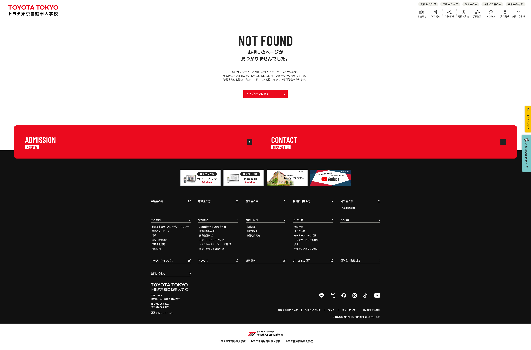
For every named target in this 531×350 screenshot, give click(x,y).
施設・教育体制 (159, 239)
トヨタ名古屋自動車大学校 (265, 341)
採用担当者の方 (492, 4)
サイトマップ (348, 310)
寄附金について (313, 310)
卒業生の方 (448, 4)
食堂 (296, 244)
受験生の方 (426, 4)
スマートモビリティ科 (210, 239)
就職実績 (251, 226)
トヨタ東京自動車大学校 (232, 341)
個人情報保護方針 (371, 310)
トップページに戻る (257, 93)
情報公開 (156, 248)
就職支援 (251, 231)
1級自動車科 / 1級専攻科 (211, 226)
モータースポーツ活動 (305, 235)
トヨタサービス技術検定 (306, 239)
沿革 (154, 235)
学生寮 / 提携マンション (306, 248)
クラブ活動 (299, 231)
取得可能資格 (253, 235)
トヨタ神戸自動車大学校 (299, 341)
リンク (331, 310)
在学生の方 (471, 4)
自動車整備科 (206, 231)
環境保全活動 (158, 244)
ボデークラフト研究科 (210, 248)
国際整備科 (204, 235)
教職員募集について (288, 310)
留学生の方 (514, 4)
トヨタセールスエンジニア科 (213, 244)
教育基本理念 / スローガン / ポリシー (170, 226)
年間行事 (298, 226)
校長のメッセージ (161, 231)
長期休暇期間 (348, 208)
